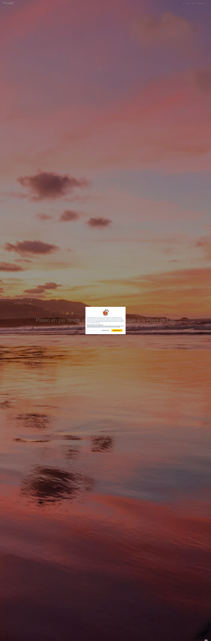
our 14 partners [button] (99, 317)
